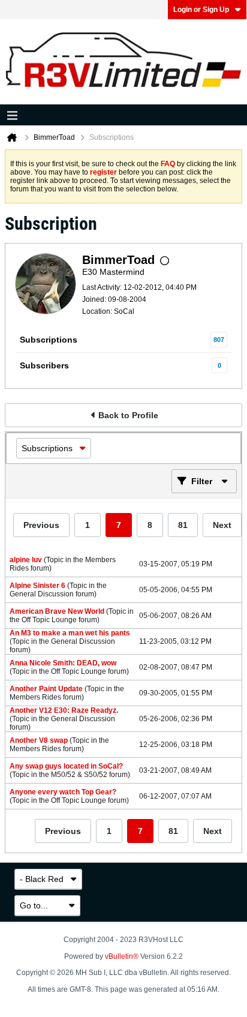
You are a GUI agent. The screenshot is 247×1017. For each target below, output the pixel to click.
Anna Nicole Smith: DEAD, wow (63, 663)
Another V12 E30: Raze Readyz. (64, 710)
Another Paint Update (46, 689)
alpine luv (26, 560)
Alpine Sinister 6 (37, 585)
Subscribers (44, 365)
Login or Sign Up (201, 9)
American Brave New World (57, 611)
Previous (41, 525)
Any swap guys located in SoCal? (66, 766)
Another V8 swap (39, 740)
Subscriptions (48, 339)
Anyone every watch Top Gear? (63, 792)
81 (183, 525)
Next (222, 525)
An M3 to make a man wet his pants (70, 633)
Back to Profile (128, 415)
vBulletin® (121, 956)
